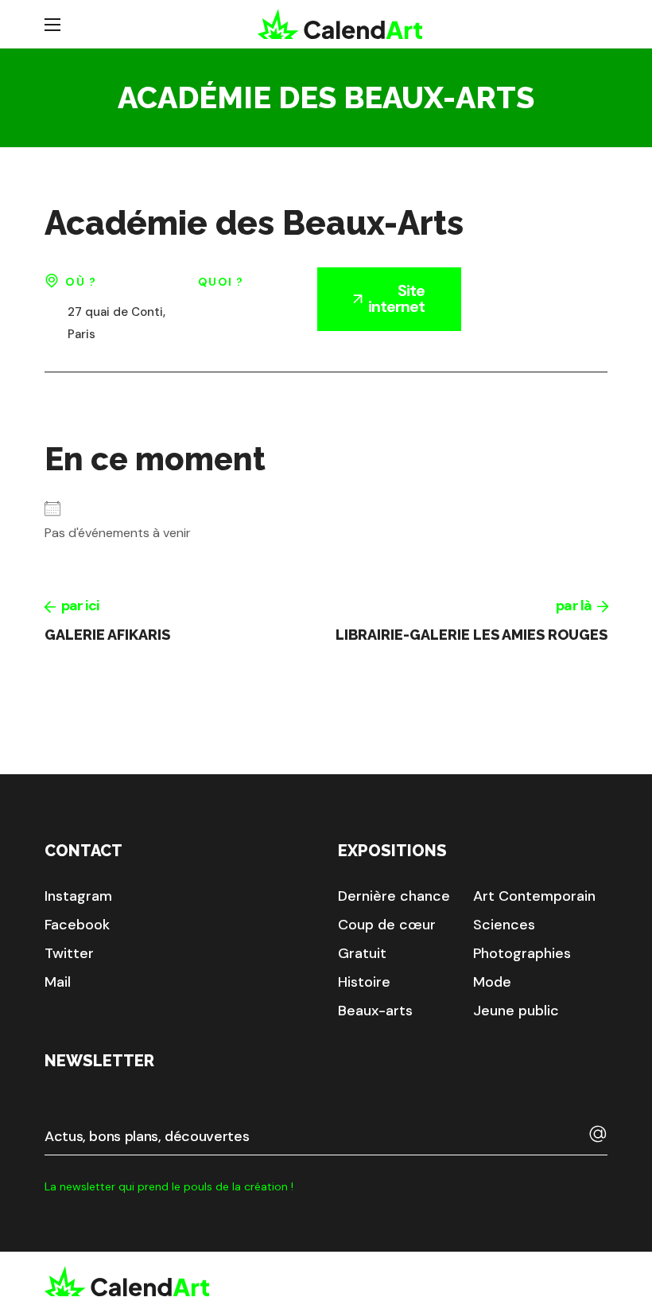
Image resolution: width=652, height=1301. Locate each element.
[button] (78, 896)
